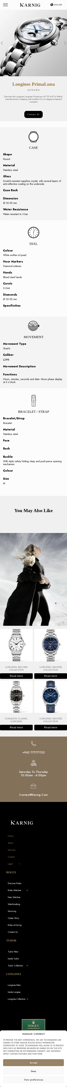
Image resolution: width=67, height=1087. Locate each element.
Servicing (12, 911)
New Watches (14, 897)
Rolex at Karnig (15, 925)
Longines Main (14, 985)
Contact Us (13, 932)
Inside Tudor (13, 958)
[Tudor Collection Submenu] (27, 965)
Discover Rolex (14, 883)
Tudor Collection (15, 965)
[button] (2, 43)
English (58, 5)
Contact (11, 856)
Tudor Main (13, 951)
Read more (16, 676)
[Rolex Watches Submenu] (27, 890)
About (10, 842)
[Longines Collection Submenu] (28, 999)
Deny (33, 1071)
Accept (33, 1062)
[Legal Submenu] (19, 863)
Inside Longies (14, 992)
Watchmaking (14, 904)
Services (11, 849)
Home (10, 836)
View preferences (33, 1079)
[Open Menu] (5, 4)
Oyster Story (13, 918)
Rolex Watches (14, 890)
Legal (10, 863)
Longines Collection (17, 999)
